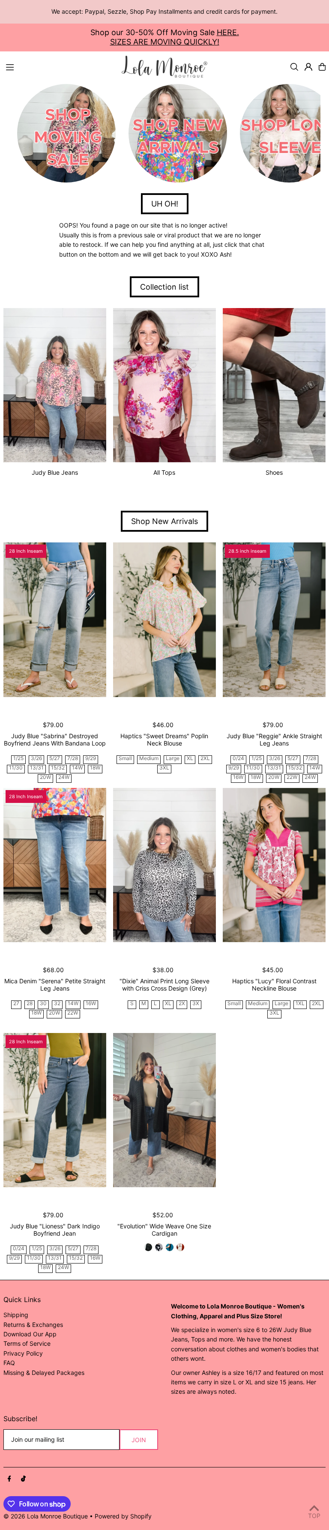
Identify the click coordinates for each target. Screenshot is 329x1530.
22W (292, 777)
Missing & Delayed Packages (43, 1372)
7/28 (72, 758)
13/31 (37, 768)
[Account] (308, 67)
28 (30, 1003)
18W (95, 768)
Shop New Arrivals (164, 521)
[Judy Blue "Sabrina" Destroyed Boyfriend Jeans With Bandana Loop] (54, 619)
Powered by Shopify (123, 1516)
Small (125, 758)
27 (16, 1003)
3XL (164, 768)
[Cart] (322, 67)
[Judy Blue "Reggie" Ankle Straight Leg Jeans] (274, 619)
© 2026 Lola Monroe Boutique (45, 1516)
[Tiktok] (23, 1479)
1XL (300, 1003)
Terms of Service (27, 1343)
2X (182, 1003)
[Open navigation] (59, 66)
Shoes (274, 472)
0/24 (238, 758)
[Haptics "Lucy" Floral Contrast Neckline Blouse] (274, 865)
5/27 (54, 758)
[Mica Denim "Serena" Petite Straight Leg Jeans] (54, 865)
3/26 (36, 758)
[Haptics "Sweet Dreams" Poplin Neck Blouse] (164, 619)
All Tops (164, 472)
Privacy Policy (23, 1353)
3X (195, 1003)
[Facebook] (9, 1479)
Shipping (15, 1314)
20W (45, 777)
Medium (149, 758)
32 (57, 1003)
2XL (205, 758)
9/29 (90, 758)
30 (43, 1003)
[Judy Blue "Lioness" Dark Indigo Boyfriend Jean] (54, 1110)
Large (172, 758)
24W (63, 777)
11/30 (16, 768)
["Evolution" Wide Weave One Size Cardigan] (164, 1110)
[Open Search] (294, 67)
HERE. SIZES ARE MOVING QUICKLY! (174, 37)
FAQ (9, 1362)
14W (77, 768)
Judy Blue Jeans (55, 472)
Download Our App (30, 1334)
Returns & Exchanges (33, 1324)
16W (238, 777)
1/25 (18, 758)
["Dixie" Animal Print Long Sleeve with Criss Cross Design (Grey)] (164, 865)
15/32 (58, 768)
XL (190, 758)
